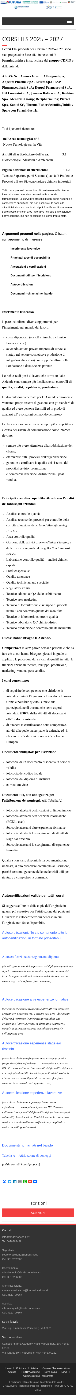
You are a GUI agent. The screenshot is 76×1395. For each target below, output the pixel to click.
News (64, 1372)
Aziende (12, 1372)
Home (8, 1368)
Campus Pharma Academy (56, 1368)
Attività (34, 1368)
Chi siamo (21, 1368)
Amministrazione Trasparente (38, 1376)
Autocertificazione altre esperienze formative (35, 999)
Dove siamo (51, 1372)
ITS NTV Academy (30, 1372)
